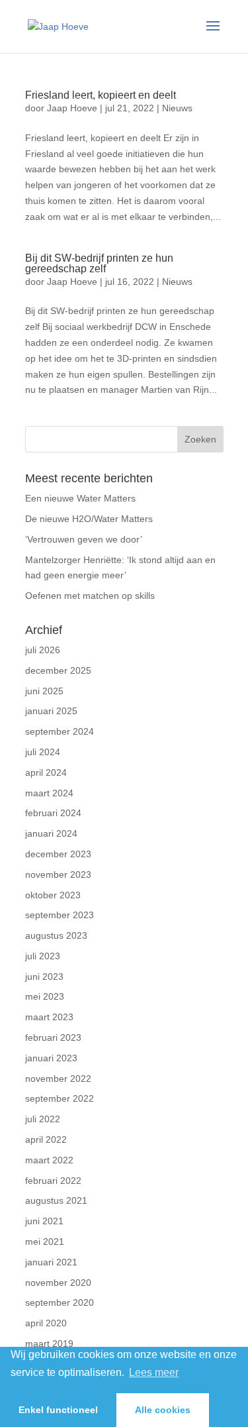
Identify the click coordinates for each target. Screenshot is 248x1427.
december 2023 (58, 854)
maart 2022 (49, 1160)
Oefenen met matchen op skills (90, 595)
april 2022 (46, 1139)
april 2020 (46, 1323)
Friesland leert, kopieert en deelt (100, 95)
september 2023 (59, 915)
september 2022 (59, 1098)
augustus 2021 (56, 1200)
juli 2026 (42, 650)
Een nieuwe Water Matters (80, 498)
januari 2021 (51, 1262)
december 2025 (58, 670)
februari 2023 (53, 1037)
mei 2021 (44, 1241)
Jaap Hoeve (72, 108)
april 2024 (46, 772)
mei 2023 (44, 996)
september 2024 (59, 731)
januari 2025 (51, 711)
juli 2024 (42, 752)
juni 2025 (44, 691)
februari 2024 (53, 813)
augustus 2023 (56, 935)
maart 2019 (49, 1343)
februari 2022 (53, 1180)
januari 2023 (51, 1058)
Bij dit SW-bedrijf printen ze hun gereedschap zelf (99, 263)
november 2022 (58, 1078)
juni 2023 (44, 976)
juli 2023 (42, 956)
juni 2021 (44, 1221)
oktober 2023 (53, 895)
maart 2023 (49, 1017)
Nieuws (177, 108)
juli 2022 (42, 1119)
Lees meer (154, 1372)
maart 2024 (49, 793)
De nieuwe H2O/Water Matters (89, 518)
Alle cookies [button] (162, 1409)
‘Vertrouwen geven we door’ (83, 539)
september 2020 (59, 1302)
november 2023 (58, 874)
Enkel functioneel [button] (58, 1409)
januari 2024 (51, 833)
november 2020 (58, 1282)
